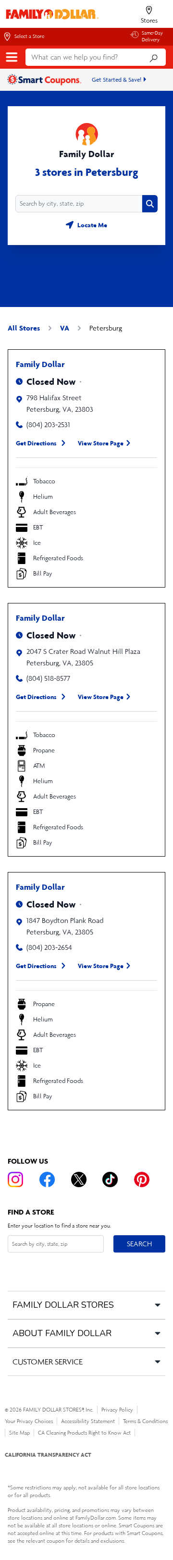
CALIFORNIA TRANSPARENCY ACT (48, 1454)
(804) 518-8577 (48, 678)
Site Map (19, 1432)
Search (139, 1243)
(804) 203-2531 (48, 424)
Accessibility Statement (88, 1421)
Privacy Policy (117, 1409)
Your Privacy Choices (29, 1421)
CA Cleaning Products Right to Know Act (84, 1432)
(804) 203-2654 (49, 947)
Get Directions (36, 443)
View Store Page (101, 443)
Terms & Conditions (145, 1421)
